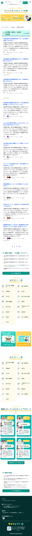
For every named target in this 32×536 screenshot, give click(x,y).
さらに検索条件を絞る (12, 4)
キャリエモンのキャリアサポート (9, 500)
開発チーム (21, 512)
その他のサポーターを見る (15, 462)
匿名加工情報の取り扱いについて (11, 507)
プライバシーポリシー (15, 506)
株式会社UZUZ (6, 512)
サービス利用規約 (6, 506)
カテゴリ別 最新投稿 (15, 273)
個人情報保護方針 (13, 512)
